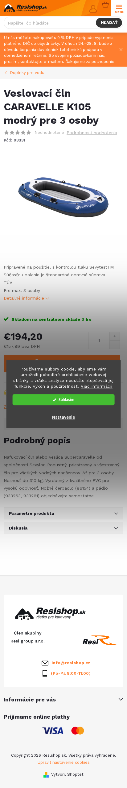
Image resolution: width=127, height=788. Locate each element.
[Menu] (119, 8)
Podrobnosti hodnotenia (92, 132)
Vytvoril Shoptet (67, 774)
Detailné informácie (24, 298)
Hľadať (109, 22)
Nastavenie (63, 417)
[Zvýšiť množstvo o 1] (114, 336)
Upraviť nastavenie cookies (64, 762)
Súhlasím (66, 399)
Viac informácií (97, 386)
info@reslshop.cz (70, 662)
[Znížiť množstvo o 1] (114, 344)
